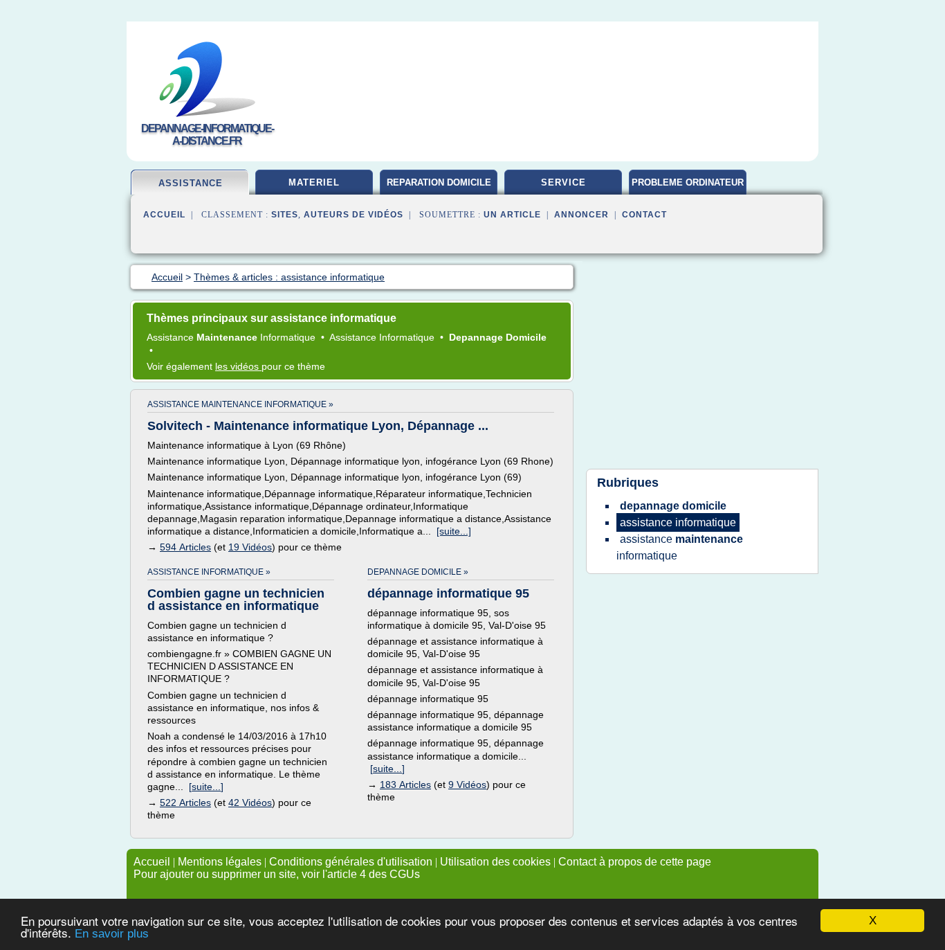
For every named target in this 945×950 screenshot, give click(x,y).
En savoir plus (112, 933)
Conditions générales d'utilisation (350, 862)
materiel (314, 182)
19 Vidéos (250, 547)
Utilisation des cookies (495, 862)
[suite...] (454, 531)
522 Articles (185, 802)
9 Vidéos (467, 784)
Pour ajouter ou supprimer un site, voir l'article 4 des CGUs (277, 874)
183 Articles (405, 784)
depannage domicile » (417, 572)
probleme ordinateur (688, 182)
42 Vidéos (250, 802)
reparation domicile (439, 182)
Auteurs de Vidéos (353, 214)
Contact (644, 214)
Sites (284, 214)
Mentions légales (220, 862)
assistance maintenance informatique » (240, 404)
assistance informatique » (208, 572)
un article (512, 214)
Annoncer (581, 214)
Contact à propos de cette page (634, 862)
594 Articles (185, 547)
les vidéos (238, 366)
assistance (190, 183)
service (563, 182)
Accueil (164, 214)
